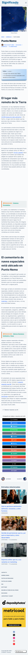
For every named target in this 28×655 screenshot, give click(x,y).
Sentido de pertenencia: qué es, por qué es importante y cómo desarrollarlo (13, 535)
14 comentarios (13, 539)
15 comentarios (13, 46)
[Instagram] (14, 638)
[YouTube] (14, 644)
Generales (4, 46)
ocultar (9, 71)
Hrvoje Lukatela (18, 152)
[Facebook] (14, 632)
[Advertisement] (14, 186)
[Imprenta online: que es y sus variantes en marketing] (14, 550)
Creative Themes (6, 652)
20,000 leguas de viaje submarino (11, 117)
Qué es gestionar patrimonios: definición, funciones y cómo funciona (11, 509)
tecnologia (4, 396)
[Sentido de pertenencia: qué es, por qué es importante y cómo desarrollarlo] (14, 523)
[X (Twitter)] (14, 635)
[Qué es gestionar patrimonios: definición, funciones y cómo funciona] (14, 497)
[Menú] (26, 2)
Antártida (4, 301)
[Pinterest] (14, 641)
